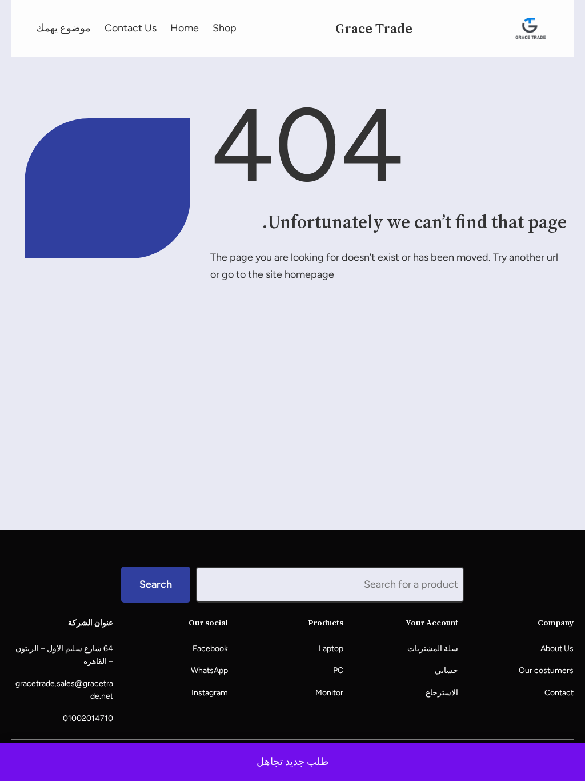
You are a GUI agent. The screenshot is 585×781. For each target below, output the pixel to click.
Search (155, 584)
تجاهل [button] (270, 761)
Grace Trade (373, 28)
